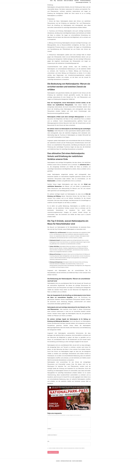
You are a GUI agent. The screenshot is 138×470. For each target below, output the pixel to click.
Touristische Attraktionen (85, 0)
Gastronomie (59, 0)
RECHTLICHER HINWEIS (77, 460)
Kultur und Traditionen (68, 0)
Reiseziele (76, 0)
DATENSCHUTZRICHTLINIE (66, 460)
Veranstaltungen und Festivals (82, 2)
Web (48, 441)
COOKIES (58, 460)
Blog (55, 0)
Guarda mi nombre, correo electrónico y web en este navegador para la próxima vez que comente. (67, 448)
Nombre (49, 428)
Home (51, 0)
